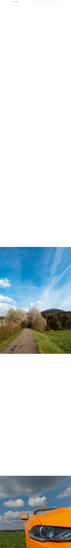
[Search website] (60, 1)
